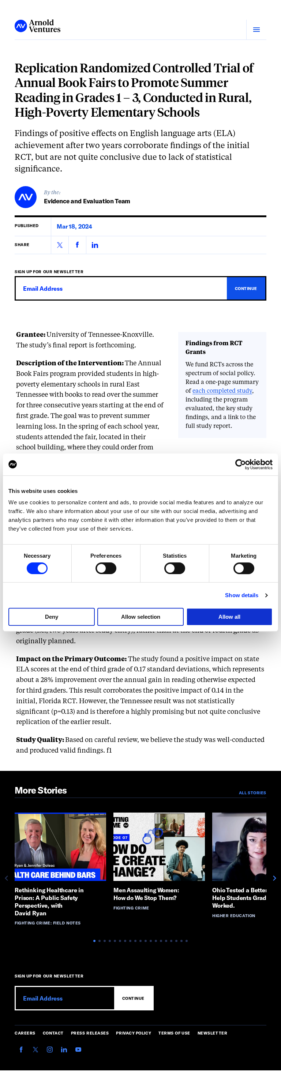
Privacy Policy (133, 1033)
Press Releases (90, 1033)
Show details (241, 595)
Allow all (229, 617)
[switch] (105, 568)
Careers (25, 1033)
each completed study (222, 391)
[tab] (94, 941)
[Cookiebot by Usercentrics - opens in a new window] (241, 464)
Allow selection (140, 617)
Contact (53, 1033)
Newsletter (213, 1033)
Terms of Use (174, 1033)
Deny (51, 617)
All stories (252, 792)
